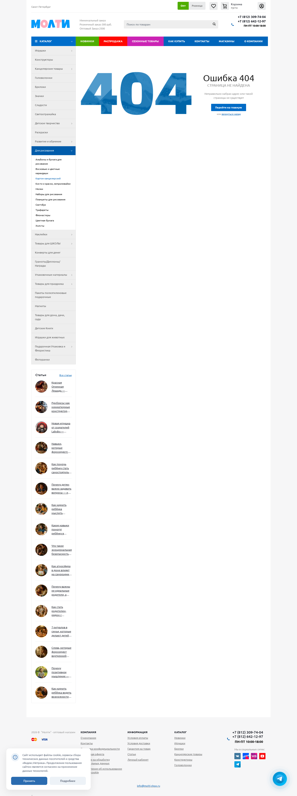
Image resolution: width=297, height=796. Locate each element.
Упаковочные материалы (51, 274)
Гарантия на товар (139, 748)
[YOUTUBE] (262, 756)
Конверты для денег (47, 252)
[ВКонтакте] (237, 756)
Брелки (179, 748)
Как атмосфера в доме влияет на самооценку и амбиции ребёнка (61, 570)
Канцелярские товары (49, 68)
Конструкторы (44, 59)
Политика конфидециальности (100, 748)
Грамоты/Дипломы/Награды (47, 263)
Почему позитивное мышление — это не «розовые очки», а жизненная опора (60, 672)
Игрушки (40, 50)
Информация (137, 732)
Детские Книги (44, 328)
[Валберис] (254, 756)
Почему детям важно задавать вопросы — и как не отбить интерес (61, 489)
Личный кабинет (137, 759)
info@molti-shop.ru (148, 785)
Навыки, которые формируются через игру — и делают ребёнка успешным (61, 448)
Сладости (41, 105)
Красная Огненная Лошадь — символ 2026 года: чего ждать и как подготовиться (61, 387)
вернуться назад (231, 114)
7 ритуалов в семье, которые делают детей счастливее (61, 631)
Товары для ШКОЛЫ (47, 243)
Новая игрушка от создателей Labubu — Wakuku (61, 427)
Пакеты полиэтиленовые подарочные (50, 294)
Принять (29, 780)
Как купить (176, 41)
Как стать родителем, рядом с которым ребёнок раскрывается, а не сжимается (62, 611)
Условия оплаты (137, 737)
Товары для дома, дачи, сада (50, 317)
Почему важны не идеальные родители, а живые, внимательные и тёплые (61, 591)
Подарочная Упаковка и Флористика (50, 348)
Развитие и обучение (48, 141)
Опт (183, 5)
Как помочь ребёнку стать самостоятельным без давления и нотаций (62, 468)
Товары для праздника (49, 283)
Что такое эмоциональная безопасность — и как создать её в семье (62, 550)
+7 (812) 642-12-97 (252, 21)
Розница (197, 5)
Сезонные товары (145, 41)
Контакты (202, 41)
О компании (253, 41)
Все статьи (65, 375)
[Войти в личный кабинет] (262, 6)
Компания (88, 732)
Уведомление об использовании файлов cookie (101, 770)
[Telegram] (237, 764)
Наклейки (41, 234)
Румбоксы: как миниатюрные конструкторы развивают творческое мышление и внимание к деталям (61, 407)
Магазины (226, 41)
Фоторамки (42, 359)
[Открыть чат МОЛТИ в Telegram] (280, 779)
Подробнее (67, 780)
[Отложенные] (214, 6)
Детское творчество (47, 123)
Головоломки (43, 77)
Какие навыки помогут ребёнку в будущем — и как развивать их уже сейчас (60, 529)
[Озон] (246, 756)
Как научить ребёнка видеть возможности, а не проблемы (61, 693)
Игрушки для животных (50, 337)
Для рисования (44, 150)
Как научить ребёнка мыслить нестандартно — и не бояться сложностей (61, 509)
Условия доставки (138, 743)
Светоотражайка (45, 114)
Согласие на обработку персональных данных (95, 761)
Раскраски (41, 132)
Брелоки (40, 86)
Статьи (131, 754)
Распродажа (113, 41)
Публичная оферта (92, 754)
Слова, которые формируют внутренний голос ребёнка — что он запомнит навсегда (61, 652)
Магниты (40, 306)
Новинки (87, 41)
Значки (39, 96)
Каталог (46, 41)
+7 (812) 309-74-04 (252, 17)
